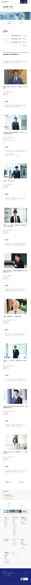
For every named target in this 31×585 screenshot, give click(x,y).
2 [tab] (12, 513)
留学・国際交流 (6, 539)
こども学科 (14, 528)
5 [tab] (14, 513)
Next (28, 511)
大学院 (13, 535)
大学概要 (5, 521)
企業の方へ (9, 507)
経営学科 (14, 523)
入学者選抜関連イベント (7, 553)
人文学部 (14, 529)
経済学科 (14, 522)
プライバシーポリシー (25, 573)
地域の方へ (22, 507)
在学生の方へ (9, 505)
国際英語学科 (14, 531)
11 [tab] (18, 513)
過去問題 (5, 556)
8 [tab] (16, 513)
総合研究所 (22, 522)
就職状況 (22, 542)
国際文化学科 (14, 530)
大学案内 (5, 517)
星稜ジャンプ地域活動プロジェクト (22, 21)
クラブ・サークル (15, 542)
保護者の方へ (21, 505)
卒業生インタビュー (23, 548)
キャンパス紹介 (14, 544)
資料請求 (5, 557)
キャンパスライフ (15, 539)
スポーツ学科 (14, 527)
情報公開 (5, 525)
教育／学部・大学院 (15, 517)
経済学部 (14, 521)
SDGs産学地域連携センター (9, 21)
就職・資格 (22, 539)
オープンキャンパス (6, 561)
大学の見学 (5, 558)
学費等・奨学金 (14, 543)
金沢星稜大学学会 (23, 523)
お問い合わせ (26, 571)
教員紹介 (5, 522)
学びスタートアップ (15, 553)
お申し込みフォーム (7, 94)
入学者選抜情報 (6, 552)
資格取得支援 (22, 543)
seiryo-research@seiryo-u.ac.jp (9, 498)
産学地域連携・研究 (23, 517)
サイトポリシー (26, 574)
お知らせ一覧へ (25, 45)
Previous (3, 511)
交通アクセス (6, 526)
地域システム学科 (15, 524)
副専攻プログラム (15, 534)
